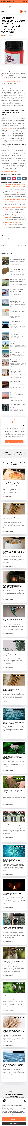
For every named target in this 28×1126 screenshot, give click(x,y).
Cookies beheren (14, 1123)
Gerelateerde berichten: (10, 83)
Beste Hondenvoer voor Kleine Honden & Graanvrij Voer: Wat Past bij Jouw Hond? (13, 1031)
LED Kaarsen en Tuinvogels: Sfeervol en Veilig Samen (13, 894)
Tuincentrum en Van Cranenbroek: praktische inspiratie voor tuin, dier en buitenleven (13, 792)
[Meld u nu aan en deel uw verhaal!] (14, 421)
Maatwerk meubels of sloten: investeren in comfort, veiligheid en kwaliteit (17, 371)
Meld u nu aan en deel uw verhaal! (14, 426)
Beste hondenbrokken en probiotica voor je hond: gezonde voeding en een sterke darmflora (13, 689)
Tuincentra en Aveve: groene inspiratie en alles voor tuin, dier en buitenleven (13, 757)
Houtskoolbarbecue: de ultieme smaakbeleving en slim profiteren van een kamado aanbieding (13, 484)
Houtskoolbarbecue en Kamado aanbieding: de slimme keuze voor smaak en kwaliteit (12, 586)
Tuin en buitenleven (8, 35)
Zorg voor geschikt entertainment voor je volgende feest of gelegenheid (18, 301)
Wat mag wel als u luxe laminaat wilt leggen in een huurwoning (17, 311)
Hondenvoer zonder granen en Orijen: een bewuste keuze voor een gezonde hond (13, 552)
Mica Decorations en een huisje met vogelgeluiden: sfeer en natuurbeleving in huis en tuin (13, 621)
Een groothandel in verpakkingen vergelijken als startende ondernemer (17, 269)
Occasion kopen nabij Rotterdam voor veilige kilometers (16, 323)
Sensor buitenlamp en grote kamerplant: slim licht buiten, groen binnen (13, 655)
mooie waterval (8, 128)
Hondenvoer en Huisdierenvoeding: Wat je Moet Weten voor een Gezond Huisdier (13, 928)
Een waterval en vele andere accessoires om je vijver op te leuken (14, 74)
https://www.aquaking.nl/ (9, 171)
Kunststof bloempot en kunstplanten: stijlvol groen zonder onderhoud (13, 825)
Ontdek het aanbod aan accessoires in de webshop (15, 78)
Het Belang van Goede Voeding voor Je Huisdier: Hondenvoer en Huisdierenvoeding (13, 963)
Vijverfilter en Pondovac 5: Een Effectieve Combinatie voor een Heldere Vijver (11, 860)
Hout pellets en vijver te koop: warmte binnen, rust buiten (13, 723)
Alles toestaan (14, 1119)
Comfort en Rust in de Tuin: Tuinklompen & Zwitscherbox (11, 996)
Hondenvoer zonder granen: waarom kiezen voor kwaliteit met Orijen (13, 517)
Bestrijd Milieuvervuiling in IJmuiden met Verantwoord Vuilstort (17, 394)
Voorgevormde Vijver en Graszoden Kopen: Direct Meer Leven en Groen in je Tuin (13, 1065)
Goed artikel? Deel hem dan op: (12, 81)
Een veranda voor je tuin (11, 193)
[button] (25, 1101)
